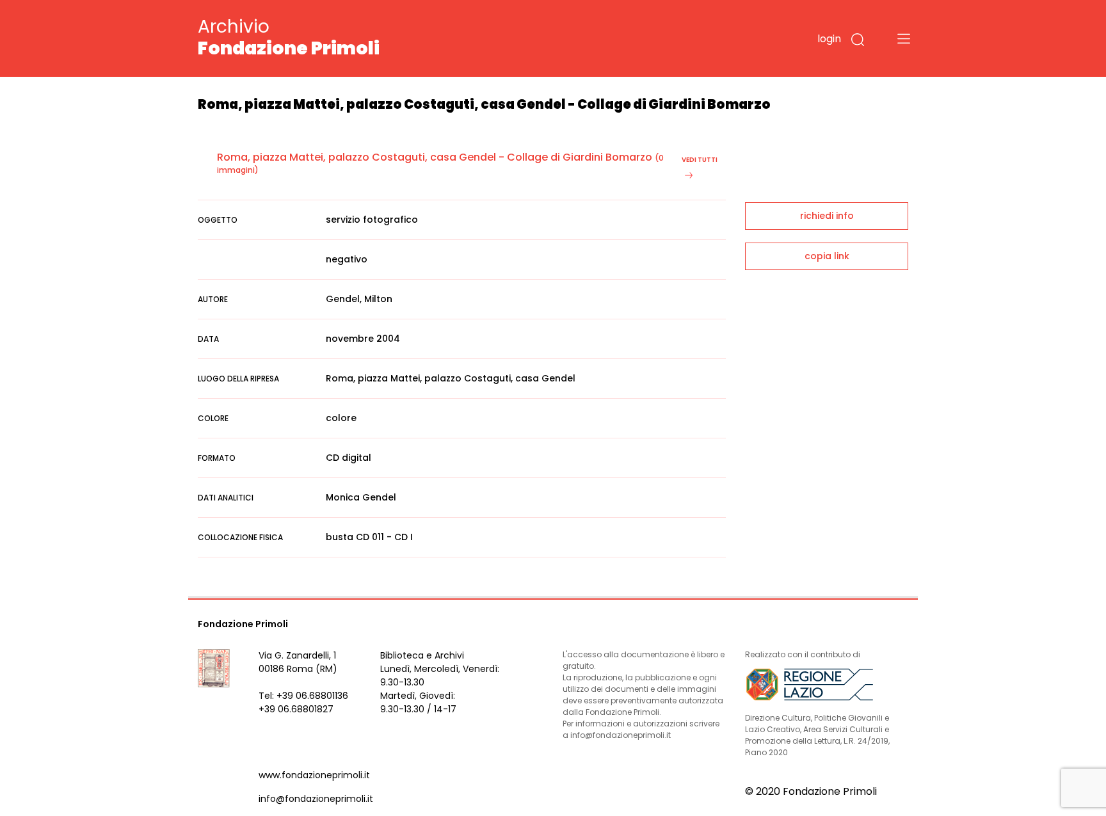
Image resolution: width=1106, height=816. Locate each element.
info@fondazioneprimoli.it (316, 798)
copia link (827, 256)
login (829, 38)
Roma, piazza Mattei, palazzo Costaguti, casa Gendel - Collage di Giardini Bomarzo (434, 157)
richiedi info (827, 215)
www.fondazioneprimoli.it (314, 775)
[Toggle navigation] (904, 38)
